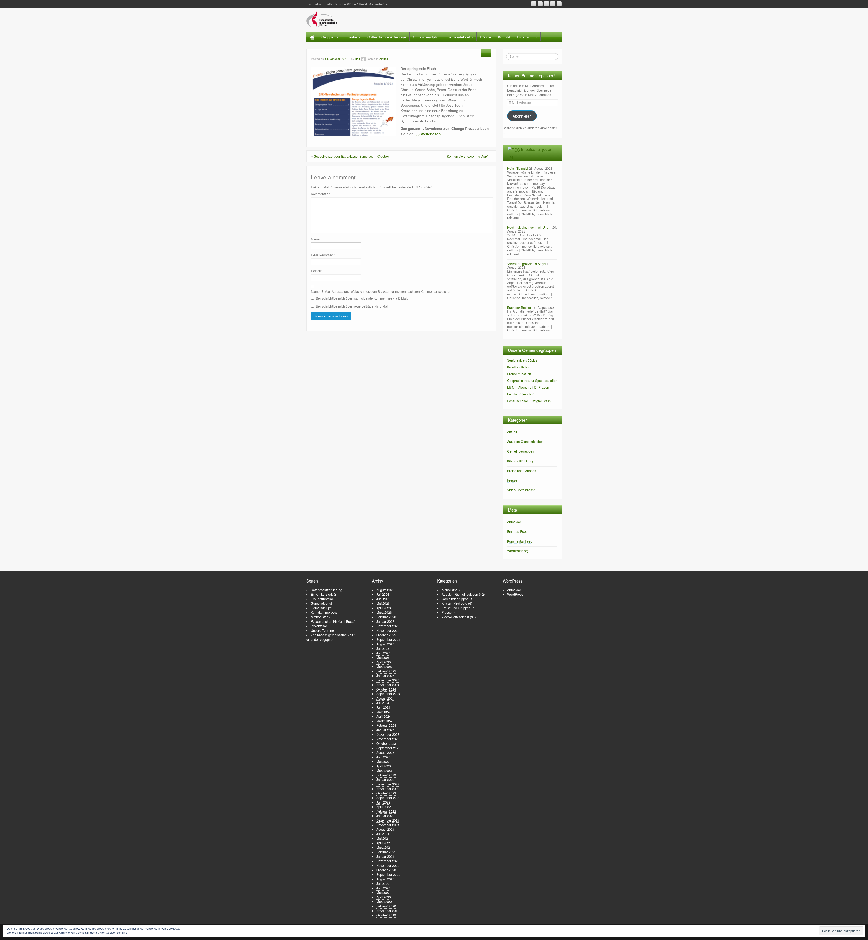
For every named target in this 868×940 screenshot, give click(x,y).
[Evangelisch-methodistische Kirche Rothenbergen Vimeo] (552, 3)
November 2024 (387, 684)
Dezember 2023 (387, 734)
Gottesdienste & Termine (386, 36)
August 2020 (385, 879)
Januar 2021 (385, 856)
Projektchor (319, 626)
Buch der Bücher (519, 307)
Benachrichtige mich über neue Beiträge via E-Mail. (352, 306)
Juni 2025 (383, 653)
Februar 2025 (386, 671)
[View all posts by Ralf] (363, 59)
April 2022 (383, 806)
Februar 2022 (386, 811)
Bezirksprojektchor (520, 394)
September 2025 (388, 639)
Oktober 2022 (386, 793)
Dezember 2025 (387, 626)
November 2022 (387, 788)
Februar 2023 (386, 775)
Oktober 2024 (386, 689)
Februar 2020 (386, 906)
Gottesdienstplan (426, 36)
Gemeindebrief (459, 36)
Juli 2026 (382, 594)
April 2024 (383, 716)
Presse (485, 36)
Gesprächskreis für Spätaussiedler (532, 380)
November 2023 (387, 739)
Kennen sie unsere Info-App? (468, 156)
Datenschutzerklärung (326, 590)
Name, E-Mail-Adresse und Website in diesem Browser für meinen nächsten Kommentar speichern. (382, 291)
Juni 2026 (383, 599)
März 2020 (384, 901)
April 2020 (383, 897)
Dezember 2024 (387, 680)
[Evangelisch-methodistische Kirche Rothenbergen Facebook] (546, 3)
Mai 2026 (383, 603)
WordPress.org (518, 550)
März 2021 (384, 847)
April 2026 (383, 608)
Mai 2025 (383, 657)
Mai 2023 (383, 761)
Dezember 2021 (387, 820)
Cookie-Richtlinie (116, 932)
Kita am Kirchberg (520, 461)
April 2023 (383, 766)
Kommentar (320, 194)
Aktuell (383, 59)
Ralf (357, 59)
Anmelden (514, 521)
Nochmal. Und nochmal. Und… (529, 227)
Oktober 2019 (386, 915)
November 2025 (387, 630)
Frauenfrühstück (519, 373)
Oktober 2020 (386, 870)
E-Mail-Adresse (323, 255)
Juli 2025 (382, 648)
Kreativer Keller (518, 367)
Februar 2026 (386, 617)
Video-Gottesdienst (521, 490)
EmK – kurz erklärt (324, 594)
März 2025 (384, 666)
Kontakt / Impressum (325, 612)
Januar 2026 (385, 621)
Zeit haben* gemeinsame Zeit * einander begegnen (330, 637)
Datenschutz (527, 36)
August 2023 (385, 752)
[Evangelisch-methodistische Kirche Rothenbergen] (321, 18)
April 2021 (383, 843)
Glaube (352, 36)
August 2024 (385, 698)
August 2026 (385, 590)
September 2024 (388, 693)
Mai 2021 (383, 838)
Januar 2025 (385, 675)
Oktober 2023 (386, 743)
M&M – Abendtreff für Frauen (528, 387)
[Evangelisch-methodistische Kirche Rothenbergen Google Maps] (533, 3)
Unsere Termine (322, 630)
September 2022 (388, 797)
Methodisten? (320, 617)
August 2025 (385, 644)
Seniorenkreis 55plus (522, 360)
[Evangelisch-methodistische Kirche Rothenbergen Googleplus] (540, 3)
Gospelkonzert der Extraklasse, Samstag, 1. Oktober (351, 156)
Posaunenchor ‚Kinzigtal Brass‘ (529, 401)
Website (317, 270)
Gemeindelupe (321, 608)
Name (316, 239)
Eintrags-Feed (517, 531)
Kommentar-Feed (519, 541)
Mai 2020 (383, 892)
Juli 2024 (382, 702)
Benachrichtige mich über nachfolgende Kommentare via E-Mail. (362, 298)
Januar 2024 (385, 730)
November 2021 (387, 824)
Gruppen (328, 36)
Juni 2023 (383, 757)
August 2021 (385, 829)
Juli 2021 (382, 834)
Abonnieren (522, 115)
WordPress (515, 594)
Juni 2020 (383, 888)
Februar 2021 (386, 852)
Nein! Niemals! (517, 168)
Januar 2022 (385, 815)
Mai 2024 (383, 712)
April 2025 (383, 662)
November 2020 (387, 865)
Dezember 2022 (387, 784)
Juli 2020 (382, 883)
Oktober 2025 (386, 635)
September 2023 (388, 748)
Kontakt (504, 36)
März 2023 (384, 770)
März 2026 (384, 612)
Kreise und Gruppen (521, 470)
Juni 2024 (383, 707)
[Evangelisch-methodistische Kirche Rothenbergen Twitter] (559, 3)
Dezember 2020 (387, 861)
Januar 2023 (385, 779)
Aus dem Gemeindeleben (525, 441)
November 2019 (387, 910)
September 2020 (388, 874)
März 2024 (384, 721)
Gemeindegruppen (520, 451)
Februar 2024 (386, 725)
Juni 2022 (383, 802)
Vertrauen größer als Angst (526, 263)
